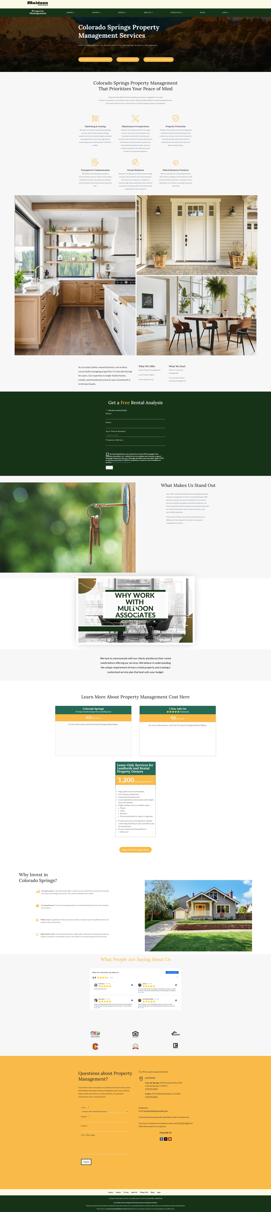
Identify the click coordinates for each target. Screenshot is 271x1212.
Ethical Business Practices (176, 170)
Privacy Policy (150, 1198)
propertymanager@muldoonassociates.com (118, 1208)
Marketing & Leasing (95, 126)
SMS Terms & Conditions (121, 462)
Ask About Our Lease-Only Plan (95, 59)
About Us (147, 12)
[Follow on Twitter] (165, 1139)
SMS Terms (159, 1198)
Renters (95, 12)
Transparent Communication (95, 170)
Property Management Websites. (148, 1202)
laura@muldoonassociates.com (156, 1111)
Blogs (202, 12)
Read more (141, 992)
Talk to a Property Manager (159, 59)
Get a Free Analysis (128, 59)
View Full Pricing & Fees (135, 849)
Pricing (121, 12)
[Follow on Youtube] (170, 1139)
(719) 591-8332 (151, 1089)
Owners (69, 12)
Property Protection (176, 126)
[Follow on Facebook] (161, 1139)
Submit (109, 467)
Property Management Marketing (129, 1202)
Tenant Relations (135, 170)
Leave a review (172, 972)
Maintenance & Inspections (135, 126)
